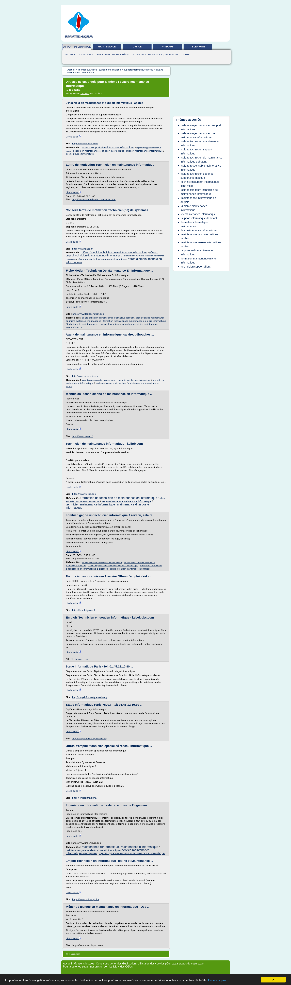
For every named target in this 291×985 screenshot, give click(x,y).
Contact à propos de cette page (185, 963)
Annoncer (172, 54)
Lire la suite (72, 136)
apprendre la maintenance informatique (197, 252)
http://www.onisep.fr (82, 436)
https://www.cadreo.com (85, 143)
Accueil (70, 54)
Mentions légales (84, 963)
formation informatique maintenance (194, 224)
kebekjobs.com (80, 659)
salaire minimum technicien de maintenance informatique (199, 191)
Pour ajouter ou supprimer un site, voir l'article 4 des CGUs (98, 966)
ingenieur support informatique (80, 154)
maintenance (107, 46)
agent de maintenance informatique (134, 380)
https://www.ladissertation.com (88, 313)
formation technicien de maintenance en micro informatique (134, 321)
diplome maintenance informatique (194, 208)
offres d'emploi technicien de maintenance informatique (114, 252)
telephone (197, 46)
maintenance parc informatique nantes (199, 236)
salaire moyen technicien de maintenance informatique (113, 566)
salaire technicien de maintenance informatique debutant (108, 318)
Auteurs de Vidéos (116, 54)
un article (155, 54)
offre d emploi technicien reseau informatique (102, 259)
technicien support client (195, 266)
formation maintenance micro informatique (198, 260)
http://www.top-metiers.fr (85, 376)
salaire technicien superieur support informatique (197, 175)
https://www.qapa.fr (82, 248)
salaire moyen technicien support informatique (201, 127)
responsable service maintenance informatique (126, 501)
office (137, 46)
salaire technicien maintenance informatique (130, 569)
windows (167, 46)
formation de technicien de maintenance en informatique (119, 498)
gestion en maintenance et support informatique (98, 150)
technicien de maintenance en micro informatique (93, 324)
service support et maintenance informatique (108, 147)
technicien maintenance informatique (90, 504)
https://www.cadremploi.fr (85, 899)
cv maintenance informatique (198, 214)
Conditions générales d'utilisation (116, 963)
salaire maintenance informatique (110, 383)
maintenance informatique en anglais (198, 200)
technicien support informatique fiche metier (200, 183)
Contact (187, 54)
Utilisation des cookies (151, 963)
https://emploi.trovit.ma (84, 797)
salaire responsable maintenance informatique (201, 167)
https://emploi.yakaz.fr (84, 610)
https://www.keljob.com (84, 494)
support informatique (77, 47)
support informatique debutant (199, 218)
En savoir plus (217, 980)
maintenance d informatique (139, 847)
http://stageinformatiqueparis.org (89, 697)
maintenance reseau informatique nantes (201, 244)
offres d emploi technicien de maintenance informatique (112, 254)
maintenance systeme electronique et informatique (93, 850)
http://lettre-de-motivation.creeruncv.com (94, 199)
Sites (99, 54)
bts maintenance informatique (199, 230)
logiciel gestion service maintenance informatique (132, 853)
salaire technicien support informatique (196, 151)
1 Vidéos (84, 93)
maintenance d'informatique (100, 847)
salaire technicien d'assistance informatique (102, 562)
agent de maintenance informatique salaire (99, 380)
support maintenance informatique (144, 150)
